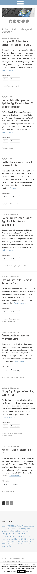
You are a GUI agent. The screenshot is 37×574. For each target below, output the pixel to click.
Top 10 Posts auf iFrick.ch (23, 544)
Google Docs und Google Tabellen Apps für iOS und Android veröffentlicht (17, 221)
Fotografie (14, 86)
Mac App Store (10, 539)
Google (11, 148)
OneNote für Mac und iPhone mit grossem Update (17, 163)
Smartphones (20, 377)
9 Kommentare (14, 388)
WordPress (17, 561)
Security (24, 541)
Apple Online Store (29, 526)
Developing (5, 321)
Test (11, 544)
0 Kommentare (14, 38)
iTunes (20, 537)
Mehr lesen (29, 571)
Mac (3, 539)
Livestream (29, 536)
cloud (32, 529)
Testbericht (15, 544)
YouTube (14, 21)
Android (4, 86)
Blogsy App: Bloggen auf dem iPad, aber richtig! (18, 392)
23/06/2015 (5, 38)
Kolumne (24, 536)
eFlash (9, 531)
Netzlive (4, 436)
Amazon (4, 319)
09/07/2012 (5, 277)
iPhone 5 (15, 536)
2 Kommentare (14, 332)
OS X (33, 539)
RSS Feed (10, 21)
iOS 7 (30, 534)
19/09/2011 (5, 332)
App (16, 526)
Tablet (8, 544)
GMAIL (27, 531)
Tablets (9, 436)
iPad (20, 433)
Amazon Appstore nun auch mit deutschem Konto (16, 336)
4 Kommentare (14, 277)
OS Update (26, 539)
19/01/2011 (5, 446)
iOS (19, 86)
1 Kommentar (14, 215)
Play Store (4, 541)
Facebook (23, 21)
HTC (17, 534)
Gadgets (16, 433)
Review (13, 541)
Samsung (18, 541)
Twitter (27, 21)
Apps (8, 86)
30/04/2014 (5, 215)
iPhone (12, 491)
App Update (25, 528)
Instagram (19, 21)
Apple (3, 204)
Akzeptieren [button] (21, 571)
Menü (18, 2)
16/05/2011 (5, 388)
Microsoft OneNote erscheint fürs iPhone (17, 451)
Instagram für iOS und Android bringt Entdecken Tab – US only (16, 42)
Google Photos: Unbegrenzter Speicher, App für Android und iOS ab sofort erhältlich (17, 103)
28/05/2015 (5, 97)
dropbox (4, 531)
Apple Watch (5, 529)
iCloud (20, 534)
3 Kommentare (14, 446)
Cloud (16, 266)
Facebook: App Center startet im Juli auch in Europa (17, 281)
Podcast (9, 541)
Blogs (11, 433)
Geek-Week (21, 531)
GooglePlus (12, 534)
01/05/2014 (5, 159)
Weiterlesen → (7, 70)
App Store (16, 528)
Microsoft (15, 204)
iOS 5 (27, 534)
